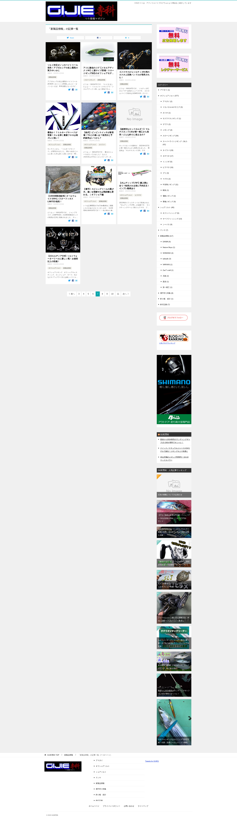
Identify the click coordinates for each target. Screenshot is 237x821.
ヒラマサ (138, 195)
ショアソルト (101, 772)
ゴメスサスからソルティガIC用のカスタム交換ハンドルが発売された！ (134, 75)
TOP (53, 755)
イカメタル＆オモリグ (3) (173, 107)
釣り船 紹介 (101, 795)
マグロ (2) (167, 179)
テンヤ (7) (164, 230)
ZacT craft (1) (168, 270)
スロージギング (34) (170, 136)
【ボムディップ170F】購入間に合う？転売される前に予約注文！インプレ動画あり (134, 185)
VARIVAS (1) (167, 265)
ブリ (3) (166, 173)
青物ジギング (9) (169, 202)
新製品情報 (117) (166, 236)
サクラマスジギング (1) (172, 118)
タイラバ (102, 144)
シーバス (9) (167, 224)
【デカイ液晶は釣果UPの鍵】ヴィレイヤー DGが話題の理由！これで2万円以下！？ (174, 518)
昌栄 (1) (166, 282)
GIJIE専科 (164, 434)
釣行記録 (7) (165, 304)
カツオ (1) (167, 113)
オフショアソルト (54, 144)
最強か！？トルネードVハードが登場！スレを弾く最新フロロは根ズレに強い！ (63, 135)
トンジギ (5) (167, 162)
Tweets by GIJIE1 (152, 761)
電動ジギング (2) (169, 196)
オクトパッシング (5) (171, 213)
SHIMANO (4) (168, 253)
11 (118, 294)
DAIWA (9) (167, 242)
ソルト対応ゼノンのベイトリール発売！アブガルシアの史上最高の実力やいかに (63, 68)
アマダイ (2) (167, 101)
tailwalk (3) (167, 259)
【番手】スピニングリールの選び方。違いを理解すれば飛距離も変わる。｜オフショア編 (98, 192)
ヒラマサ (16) (168, 167)
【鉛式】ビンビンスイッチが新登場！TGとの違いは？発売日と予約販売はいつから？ (98, 135)
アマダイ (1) (165, 90)
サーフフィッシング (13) (172, 219)
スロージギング (89, 80)
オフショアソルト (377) (169, 96)
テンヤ (98, 778)
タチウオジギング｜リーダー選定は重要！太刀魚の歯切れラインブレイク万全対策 (173, 643)
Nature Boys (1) (169, 247)
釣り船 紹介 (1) (166, 299)
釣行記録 (99, 800)
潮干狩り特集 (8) (166, 293)
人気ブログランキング (167, 343)
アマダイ (99, 760)
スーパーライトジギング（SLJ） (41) (175, 142)
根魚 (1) (166, 190)
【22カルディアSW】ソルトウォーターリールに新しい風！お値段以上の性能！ (63, 259)
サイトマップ (143, 806)
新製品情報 (52, 77)
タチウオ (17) (168, 156)
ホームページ (94, 806)
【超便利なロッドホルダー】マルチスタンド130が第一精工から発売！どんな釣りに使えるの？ (134, 132)
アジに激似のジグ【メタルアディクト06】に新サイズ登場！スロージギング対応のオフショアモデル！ (98, 71)
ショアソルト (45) (167, 207)
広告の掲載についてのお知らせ (170, 495)
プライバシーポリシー (111, 806)
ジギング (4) (167, 130)
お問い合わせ (129, 806)
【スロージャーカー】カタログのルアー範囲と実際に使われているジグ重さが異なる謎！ (173, 532)
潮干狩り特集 (101, 789)
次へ (125, 294)
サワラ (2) (167, 124)
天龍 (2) (166, 276)
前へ (73, 294)
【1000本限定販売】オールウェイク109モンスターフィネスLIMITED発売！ (62, 199)
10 (112, 294)
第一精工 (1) (167, 287)
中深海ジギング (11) (170, 184)
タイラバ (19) (168, 150)
